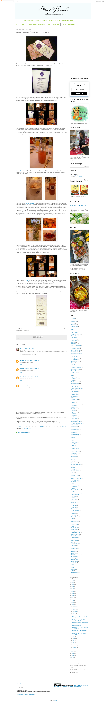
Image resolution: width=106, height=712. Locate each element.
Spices (72, 539)
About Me (23, 24)
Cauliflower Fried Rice (76, 350)
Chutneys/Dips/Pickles (76, 354)
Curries (72, 362)
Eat (72, 375)
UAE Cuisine (74, 562)
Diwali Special (74, 372)
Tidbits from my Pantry (76, 554)
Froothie (73, 393)
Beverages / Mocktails (75, 334)
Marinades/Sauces (75, 454)
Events (72, 380)
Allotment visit (74, 324)
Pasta (72, 491)
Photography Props (75, 494)
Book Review (74, 337)
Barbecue (73, 329)
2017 (72, 597)
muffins (72, 472)
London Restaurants (75, 451)
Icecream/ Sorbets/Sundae (76, 423)
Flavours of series (75, 383)
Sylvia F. (21, 348)
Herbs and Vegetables (76, 421)
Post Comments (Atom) (26, 428)
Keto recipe (73, 445)
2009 (72, 655)
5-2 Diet (73, 318)
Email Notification (75, 378)
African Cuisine (74, 320)
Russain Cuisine (74, 516)
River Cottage (74, 515)
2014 (72, 602)
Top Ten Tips (74, 556)
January (74, 647)
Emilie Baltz (28, 280)
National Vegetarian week (76, 473)
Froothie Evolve (74, 394)
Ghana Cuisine (74, 400)
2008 (72, 657)
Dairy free (73, 364)
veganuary (73, 569)
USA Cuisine (74, 566)
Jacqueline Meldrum (24, 360)
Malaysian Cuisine (75, 453)
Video (72, 570)
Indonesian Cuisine (75, 434)
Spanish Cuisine (74, 535)
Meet (72, 461)
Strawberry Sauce (75, 543)
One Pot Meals (74, 481)
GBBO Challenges (75, 396)
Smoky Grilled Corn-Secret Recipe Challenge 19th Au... (79, 620)
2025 (72, 582)
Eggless (73, 377)
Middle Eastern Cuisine (76, 464)
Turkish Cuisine (74, 561)
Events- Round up (75, 381)
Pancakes (73, 488)
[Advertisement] (79, 52)
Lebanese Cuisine (75, 448)
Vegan (72, 567)
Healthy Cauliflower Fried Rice (78, 205)
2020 (72, 591)
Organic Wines (74, 486)
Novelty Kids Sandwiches (76, 478)
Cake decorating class (76, 345)
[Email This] (36, 337)
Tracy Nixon (22, 385)
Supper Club (74, 546)
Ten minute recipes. (75, 550)
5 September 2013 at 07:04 (31, 385)
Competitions (74, 356)
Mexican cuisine (74, 462)
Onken (72, 483)
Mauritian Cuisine (75, 458)
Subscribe (79, 93)
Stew (72, 542)
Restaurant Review (75, 510)
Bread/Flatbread (74, 340)
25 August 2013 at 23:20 (32, 376)
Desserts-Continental (75, 369)
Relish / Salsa (74, 507)
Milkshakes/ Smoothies (76, 466)
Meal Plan (73, 459)
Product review (74, 499)
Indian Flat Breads (75, 429)
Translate (80, 176)
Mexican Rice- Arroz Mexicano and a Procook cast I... (80, 628)
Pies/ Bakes (73, 496)
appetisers (73, 327)
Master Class (74, 456)
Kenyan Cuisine (74, 442)
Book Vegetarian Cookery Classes (36, 24)
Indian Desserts (74, 426)
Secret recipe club (75, 521)
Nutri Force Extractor (75, 480)
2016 (72, 599)
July (73, 636)
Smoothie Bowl (74, 524)
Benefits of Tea (74, 331)
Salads (72, 518)
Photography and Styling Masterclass (79, 493)
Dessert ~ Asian (74, 366)
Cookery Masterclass (75, 358)
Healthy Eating (74, 416)
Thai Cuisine (74, 551)
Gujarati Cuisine (74, 412)
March (74, 644)
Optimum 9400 (74, 485)
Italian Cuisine (74, 439)
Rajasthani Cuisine (75, 502)
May (74, 640)
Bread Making (74, 339)
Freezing (73, 389)
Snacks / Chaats (74, 527)
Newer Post (18, 426)
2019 (72, 593)
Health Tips (73, 415)
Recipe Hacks (74, 505)
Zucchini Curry (74, 573)
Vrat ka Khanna (74, 572)
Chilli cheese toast (76, 614)
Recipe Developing (75, 504)
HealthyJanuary (74, 420)
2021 (72, 590)
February (75, 645)
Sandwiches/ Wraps (75, 519)
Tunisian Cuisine (74, 559)
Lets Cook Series (74, 450)
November (75, 607)
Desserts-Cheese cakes (76, 367)
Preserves (73, 497)
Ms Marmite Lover (30, 203)
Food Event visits (22, 338)
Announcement (74, 326)
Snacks (72, 526)
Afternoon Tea (74, 321)
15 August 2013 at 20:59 (29, 348)
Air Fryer (73, 323)
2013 (72, 604)
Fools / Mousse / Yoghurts (76, 388)
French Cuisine (74, 391)
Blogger (55, 700)
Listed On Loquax (21, 683)
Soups (72, 531)
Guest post (73, 410)
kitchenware (73, 446)
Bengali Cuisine (74, 332)
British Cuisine (74, 343)
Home (17, 24)
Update (72, 564)
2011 (72, 651)
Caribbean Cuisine (75, 348)
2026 (72, 580)
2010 (72, 653)
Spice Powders (74, 537)
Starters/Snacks (74, 540)
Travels (72, 558)
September (75, 611)
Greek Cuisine (74, 408)
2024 (72, 584)
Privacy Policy (56, 24)
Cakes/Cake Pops (75, 347)
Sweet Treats (74, 548)
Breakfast (73, 342)
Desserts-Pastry (74, 370)
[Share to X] (39, 337)
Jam (72, 440)
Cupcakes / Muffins (75, 361)
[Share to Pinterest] (42, 337)
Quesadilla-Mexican (76, 625)
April (74, 642)
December (75, 606)
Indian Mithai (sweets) (75, 431)
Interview (73, 437)
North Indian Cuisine (75, 477)
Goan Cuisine (74, 407)
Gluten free (73, 405)
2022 (72, 588)
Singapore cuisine (75, 523)
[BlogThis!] (37, 337)
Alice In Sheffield (23, 376)
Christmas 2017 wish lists (76, 353)
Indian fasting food (75, 427)
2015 (72, 600)
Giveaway (73, 402)
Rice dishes (73, 513)
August (74, 613)
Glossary (64, 24)
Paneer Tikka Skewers (76, 489)
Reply (21, 356)
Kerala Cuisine (74, 443)
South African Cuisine (75, 532)
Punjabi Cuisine (74, 500)
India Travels (74, 424)
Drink (72, 373)
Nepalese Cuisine (75, 475)
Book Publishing (74, 335)
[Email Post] (34, 336)
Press (48, 24)
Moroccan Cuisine (75, 470)
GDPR (72, 397)
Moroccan (73, 469)
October (74, 609)
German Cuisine (74, 399)
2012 (72, 650)
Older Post (64, 426)
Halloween (73, 413)
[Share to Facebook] (40, 337)
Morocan (73, 467)
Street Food (73, 545)
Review (72, 512)
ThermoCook (74, 553)
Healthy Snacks (74, 418)
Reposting (73, 508)
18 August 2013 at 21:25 (34, 360)
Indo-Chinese (74, 432)
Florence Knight (19, 170)
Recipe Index (71, 24)
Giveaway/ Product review (76, 404)
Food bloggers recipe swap (77, 385)
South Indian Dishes (75, 534)
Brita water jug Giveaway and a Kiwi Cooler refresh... (80, 617)
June (74, 638)
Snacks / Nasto (74, 529)
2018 (72, 595)
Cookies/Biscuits (74, 359)
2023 (72, 586)
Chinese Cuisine (74, 351)
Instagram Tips (74, 435)
